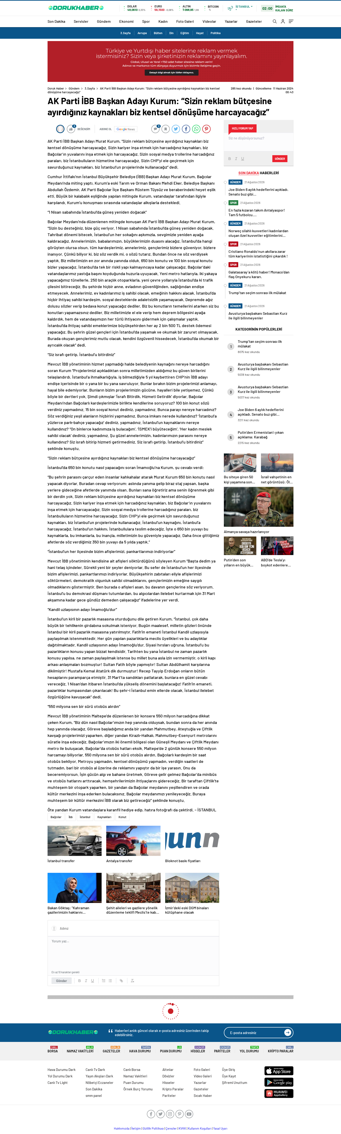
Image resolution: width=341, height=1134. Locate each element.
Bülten (158, 33)
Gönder (61, 977)
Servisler (81, 21)
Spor (146, 21)
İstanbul (85, 813)
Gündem (104, 21)
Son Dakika (56, 21)
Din (171, 33)
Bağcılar (56, 813)
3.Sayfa (125, 33)
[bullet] (110, 977)
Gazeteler (254, 21)
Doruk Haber (56, 88)
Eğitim (184, 33)
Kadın (163, 21)
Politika (216, 33)
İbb (71, 813)
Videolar (209, 21)
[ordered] (103, 977)
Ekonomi (126, 21)
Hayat (200, 33)
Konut (122, 813)
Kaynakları (104, 813)
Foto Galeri (185, 21)
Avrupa (142, 33)
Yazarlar (231, 21)
